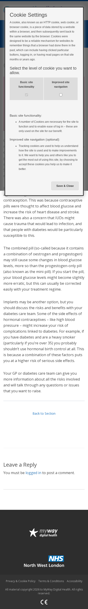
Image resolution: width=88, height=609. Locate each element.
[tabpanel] (44, 235)
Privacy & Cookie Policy (20, 581)
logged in (33, 472)
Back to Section (44, 413)
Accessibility (74, 581)
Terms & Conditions (51, 581)
